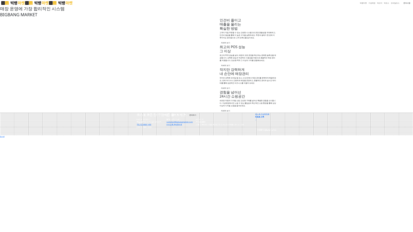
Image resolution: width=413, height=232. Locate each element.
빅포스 (386, 3)
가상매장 (371, 3)
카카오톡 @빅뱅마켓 (174, 124)
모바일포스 (395, 3)
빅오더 (379, 3)
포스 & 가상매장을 (262, 115)
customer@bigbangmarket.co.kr (179, 122)
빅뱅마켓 (363, 3)
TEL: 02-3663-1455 (144, 124)
